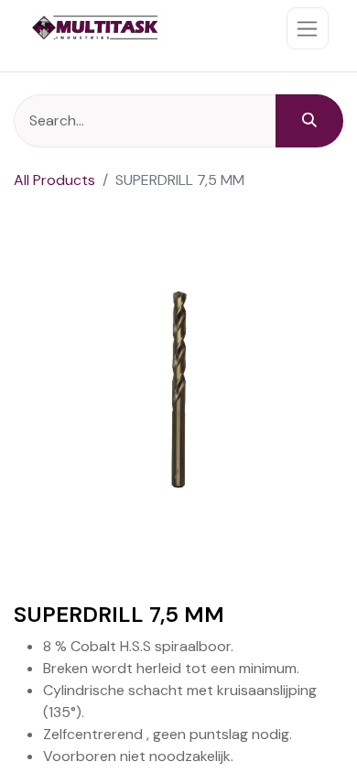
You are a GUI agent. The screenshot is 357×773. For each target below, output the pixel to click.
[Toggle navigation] (308, 28)
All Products (54, 180)
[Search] (309, 120)
